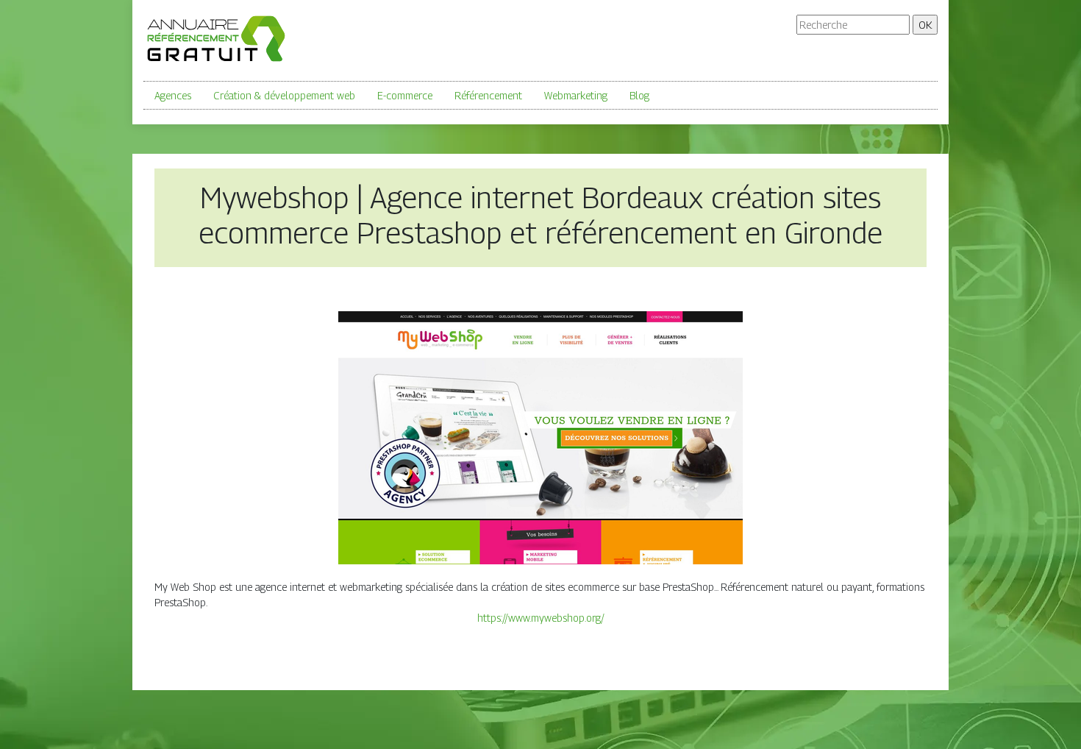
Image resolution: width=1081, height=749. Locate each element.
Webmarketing (575, 95)
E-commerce (404, 95)
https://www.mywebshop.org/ (540, 617)
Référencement (488, 95)
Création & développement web (284, 95)
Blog (639, 95)
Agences (172, 95)
